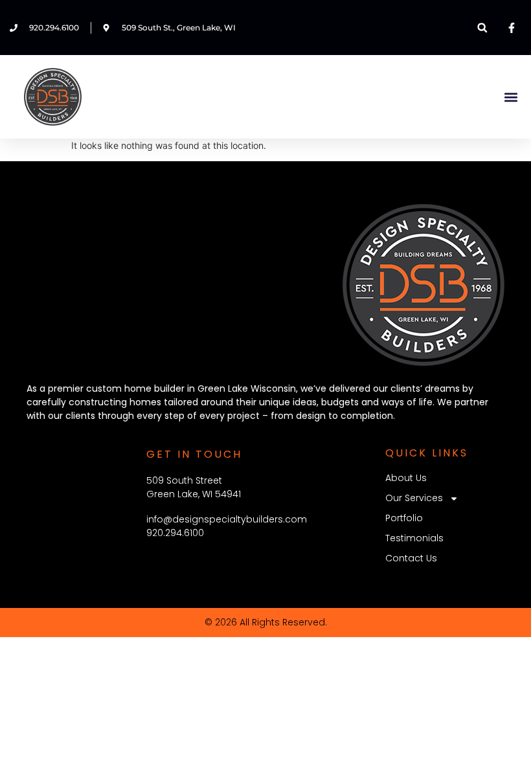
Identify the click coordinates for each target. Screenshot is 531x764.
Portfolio (404, 517)
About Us (406, 477)
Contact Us (411, 558)
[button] (482, 27)
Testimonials (414, 538)
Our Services (414, 497)
